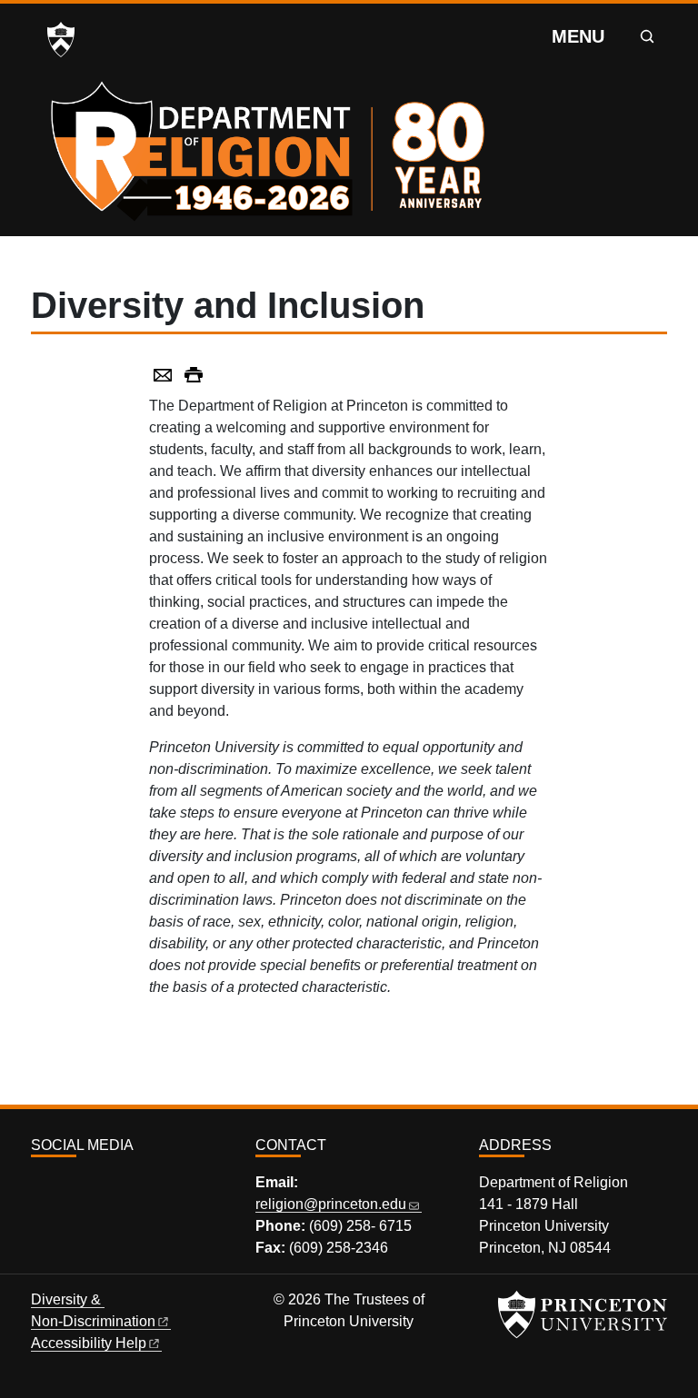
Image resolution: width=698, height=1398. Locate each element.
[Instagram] (39, 1185)
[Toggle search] (647, 36)
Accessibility (88, 1343)
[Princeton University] (61, 40)
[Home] (272, 145)
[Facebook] (60, 1185)
